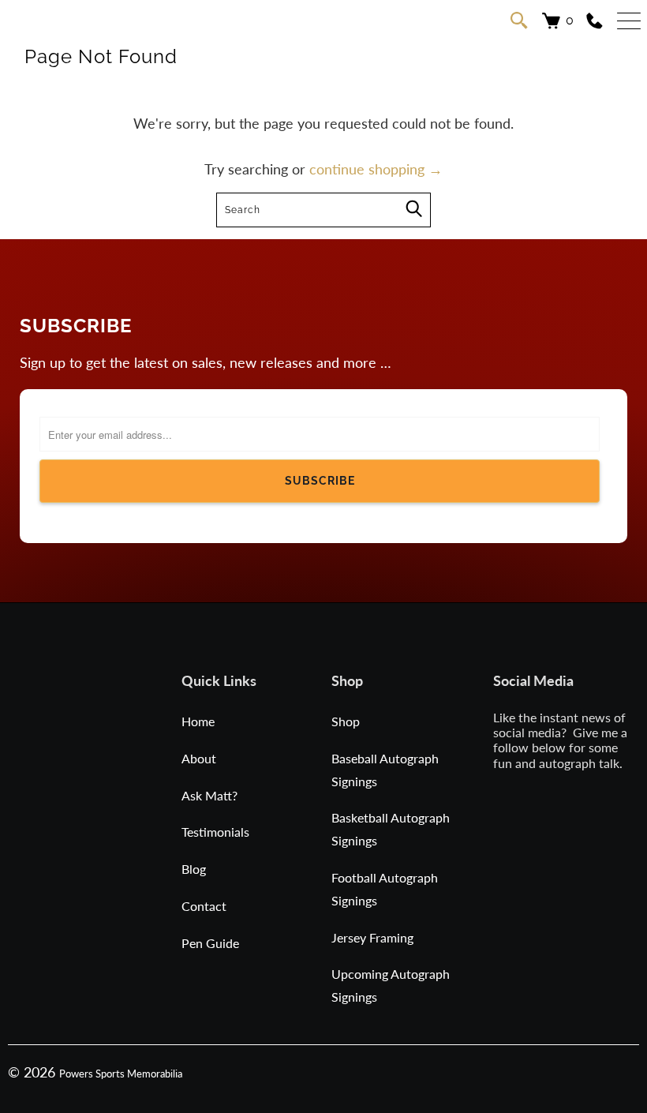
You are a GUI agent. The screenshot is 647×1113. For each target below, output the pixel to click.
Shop (345, 721)
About (198, 758)
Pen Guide (210, 942)
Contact (203, 905)
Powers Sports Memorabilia (120, 1073)
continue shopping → (376, 169)
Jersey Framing (372, 937)
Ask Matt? (209, 795)
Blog (193, 868)
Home (198, 721)
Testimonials (215, 831)
